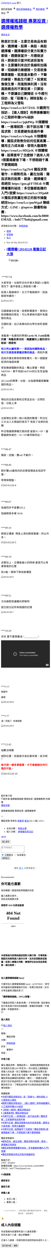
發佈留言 (5, 858)
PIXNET (13, 1211)
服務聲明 (29, 1213)
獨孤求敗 (5, 805)
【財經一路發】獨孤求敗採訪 (16, 1110)
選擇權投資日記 (25, 832)
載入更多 (5, 842)
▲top (3, 836)
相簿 (9, 231)
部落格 (10, 234)
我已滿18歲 (6, 1246)
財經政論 (23, 226)
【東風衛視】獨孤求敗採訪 (15, 1113)
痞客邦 (20, 821)
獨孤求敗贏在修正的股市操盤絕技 (18, 1154)
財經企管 (22, 828)
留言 (26, 821)
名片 (9, 238)
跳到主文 (5, 35)
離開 (15, 1246)
